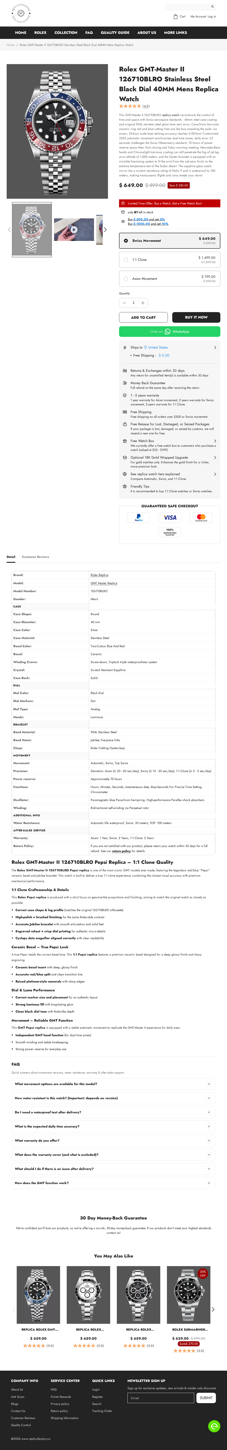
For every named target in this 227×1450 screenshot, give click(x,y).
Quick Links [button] (103, 1380)
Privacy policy (60, 1404)
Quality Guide (115, 32)
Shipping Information (64, 1418)
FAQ (89, 32)
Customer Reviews (23, 1418)
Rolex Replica (99, 575)
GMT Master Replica (104, 583)
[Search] (212, 6)
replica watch (170, 115)
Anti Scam (17, 1397)
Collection (66, 32)
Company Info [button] (24, 1380)
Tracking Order (102, 1411)
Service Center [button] (65, 1380)
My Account (198, 16)
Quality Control (21, 1425)
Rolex (40, 32)
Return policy (59, 1411)
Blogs (14, 1404)
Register (97, 1397)
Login (96, 1389)
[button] (9, 229)
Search (96, 1404)
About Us (146, 32)
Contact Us (18, 1411)
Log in (212, 16)
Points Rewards (61, 1397)
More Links (175, 32)
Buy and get (146, 219)
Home (20, 32)
